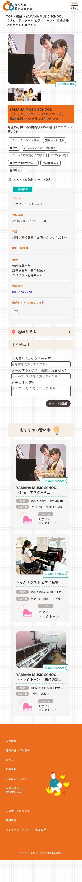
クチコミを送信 (58, 403)
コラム (10, 760)
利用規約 (11, 820)
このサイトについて (18, 811)
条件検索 (11, 741)
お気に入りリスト (16, 779)
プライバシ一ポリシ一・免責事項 (26, 830)
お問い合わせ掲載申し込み (14, 790)
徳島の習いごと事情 (18, 750)
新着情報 (11, 769)
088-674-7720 (22, 292)
